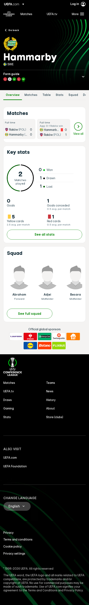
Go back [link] (13, 30)
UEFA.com (10, 457)
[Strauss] (30, 336)
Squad (73, 95)
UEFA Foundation (15, 466)
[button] (77, 14)
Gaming (8, 408)
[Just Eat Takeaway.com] (73, 336)
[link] (26, 14)
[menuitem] (30, 14)
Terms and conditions (17, 539)
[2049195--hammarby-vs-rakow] (53, 129)
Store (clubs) (54, 417)
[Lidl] (30, 345)
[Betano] (44, 345)
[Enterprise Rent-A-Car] (44, 336)
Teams (50, 382)
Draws (7, 400)
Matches (30, 95)
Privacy (8, 532)
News (49, 391)
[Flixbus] (59, 345)
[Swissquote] (59, 336)
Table (46, 95)
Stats (60, 95)
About (50, 408)
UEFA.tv (8, 391)
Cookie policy (12, 546)
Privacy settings (14, 553)
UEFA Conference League (8, 13)
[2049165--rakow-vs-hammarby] (18, 129)
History (51, 400)
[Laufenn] (16, 336)
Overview (12, 95)
